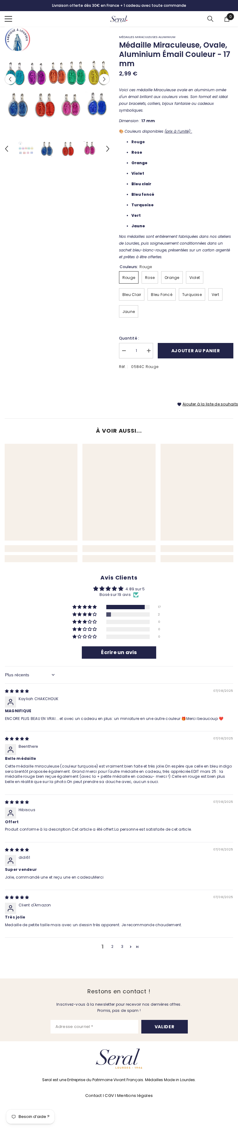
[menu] (8, 19)
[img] (17, 691)
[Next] (104, 79)
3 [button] (122, 946)
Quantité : (129, 338)
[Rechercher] (210, 19)
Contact (94, 1095)
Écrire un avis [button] (119, 652)
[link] (41, 548)
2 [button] (112, 946)
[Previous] (10, 79)
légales (145, 1095)
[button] (85, 607)
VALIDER (164, 1027)
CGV (109, 1095)
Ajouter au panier (195, 351)
